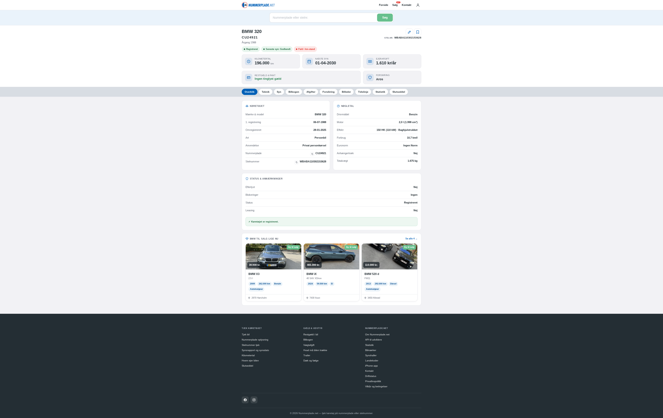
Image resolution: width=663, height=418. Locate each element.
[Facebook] (245, 399)
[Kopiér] (312, 154)
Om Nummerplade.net (377, 334)
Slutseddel (398, 91)
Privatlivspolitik (373, 381)
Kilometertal (248, 355)
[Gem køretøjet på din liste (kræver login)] (417, 32)
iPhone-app (371, 365)
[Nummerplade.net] (258, 5)
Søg (385, 17)
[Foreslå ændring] (409, 32)
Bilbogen (294, 91)
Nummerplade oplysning (255, 339)
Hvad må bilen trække (315, 350)
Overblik (249, 91)
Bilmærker (370, 350)
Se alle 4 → (411, 238)
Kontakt (406, 4)
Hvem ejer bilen (250, 360)
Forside (383, 4)
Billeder (346, 91)
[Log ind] (417, 5)
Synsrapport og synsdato (255, 350)
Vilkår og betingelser (376, 386)
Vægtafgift (308, 345)
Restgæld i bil (310, 334)
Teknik (266, 91)
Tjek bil (245, 334)
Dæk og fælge (311, 360)
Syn (279, 91)
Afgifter (310, 91)
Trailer (306, 355)
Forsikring (329, 91)
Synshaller (371, 355)
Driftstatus (370, 376)
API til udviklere (373, 339)
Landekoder (371, 360)
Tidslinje (363, 91)
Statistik (380, 91)
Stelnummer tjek (251, 345)
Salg (395, 4)
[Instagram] (254, 399)
